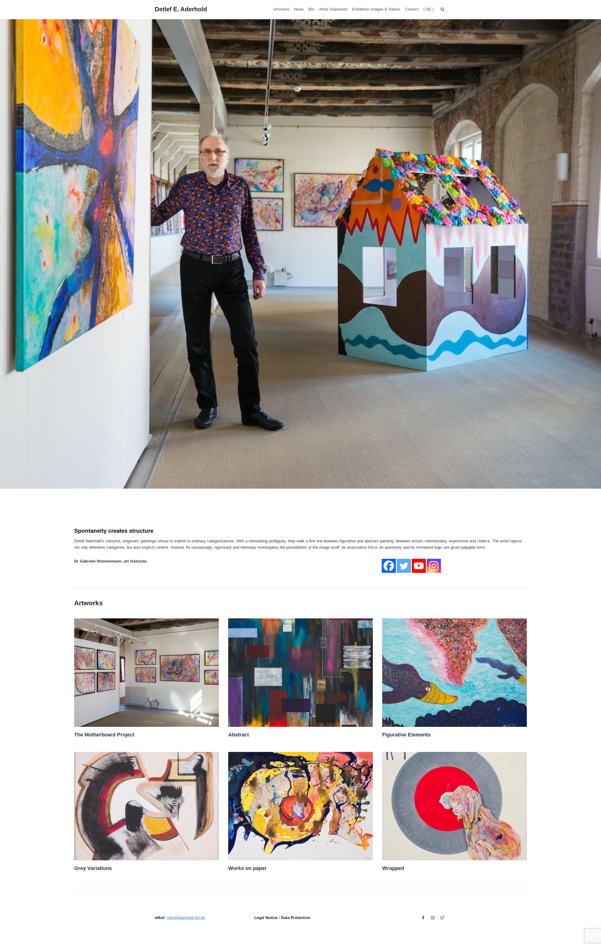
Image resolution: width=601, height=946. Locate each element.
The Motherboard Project (104, 735)
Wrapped (393, 868)
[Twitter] (404, 566)
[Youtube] (419, 566)
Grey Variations (93, 868)
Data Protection (295, 917)
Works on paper (247, 868)
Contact (412, 9)
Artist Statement (333, 9)
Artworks (281, 9)
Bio (311, 9)
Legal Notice (265, 917)
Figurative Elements (406, 735)
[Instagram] (434, 566)
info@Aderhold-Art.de (186, 917)
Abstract (238, 735)
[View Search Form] (442, 9)
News (299, 9)
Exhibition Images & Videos (376, 9)
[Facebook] (389, 566)
